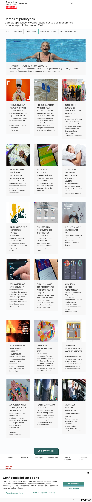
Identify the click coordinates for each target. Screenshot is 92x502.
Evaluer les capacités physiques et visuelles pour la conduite (72, 410)
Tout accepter (73, 484)
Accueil (10, 458)
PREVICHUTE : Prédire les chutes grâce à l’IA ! (28, 66)
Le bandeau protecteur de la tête (44, 348)
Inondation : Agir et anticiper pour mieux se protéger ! (45, 108)
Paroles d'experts (67, 459)
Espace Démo (53, 458)
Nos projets (39, 458)
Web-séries (18, 32)
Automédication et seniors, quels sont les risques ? (18, 408)
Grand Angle (31, 32)
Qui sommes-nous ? (82, 459)
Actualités (24, 458)
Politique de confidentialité (44, 493)
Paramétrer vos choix (14, 493)
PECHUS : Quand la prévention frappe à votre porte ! (17, 108)
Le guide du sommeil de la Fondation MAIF (73, 230)
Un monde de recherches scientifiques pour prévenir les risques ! (73, 110)
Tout (8, 32)
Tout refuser (73, 488)
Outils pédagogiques (68, 32)
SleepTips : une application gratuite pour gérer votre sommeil (71, 175)
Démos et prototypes (48, 32)
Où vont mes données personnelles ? (71, 287)
